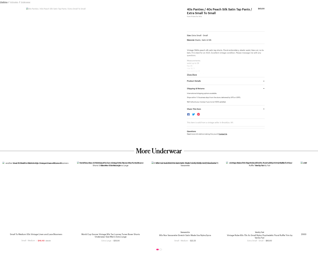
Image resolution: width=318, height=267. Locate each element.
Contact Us (223, 134)
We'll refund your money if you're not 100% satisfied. (206, 102)
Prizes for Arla (196, 16)
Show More (192, 75)
